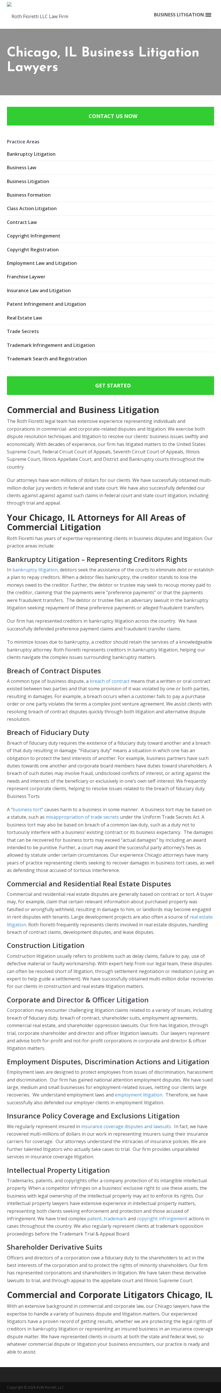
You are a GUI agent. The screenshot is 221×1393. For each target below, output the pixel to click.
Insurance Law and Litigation (39, 290)
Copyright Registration (33, 249)
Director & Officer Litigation (103, 999)
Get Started (113, 385)
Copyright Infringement (33, 236)
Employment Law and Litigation (42, 263)
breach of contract (109, 681)
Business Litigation (28, 181)
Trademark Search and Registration (47, 359)
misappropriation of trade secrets (82, 817)
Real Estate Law (24, 318)
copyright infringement (162, 1218)
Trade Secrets (23, 331)
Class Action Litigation (32, 208)
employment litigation (138, 1095)
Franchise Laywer (26, 276)
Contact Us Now (113, 116)
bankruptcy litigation (35, 570)
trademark (115, 1218)
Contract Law (22, 222)
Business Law (21, 167)
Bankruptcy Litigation (31, 154)
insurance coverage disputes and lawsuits (126, 1126)
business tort (27, 809)
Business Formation (29, 195)
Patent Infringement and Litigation (46, 304)
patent (94, 1218)
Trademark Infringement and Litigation (51, 345)
